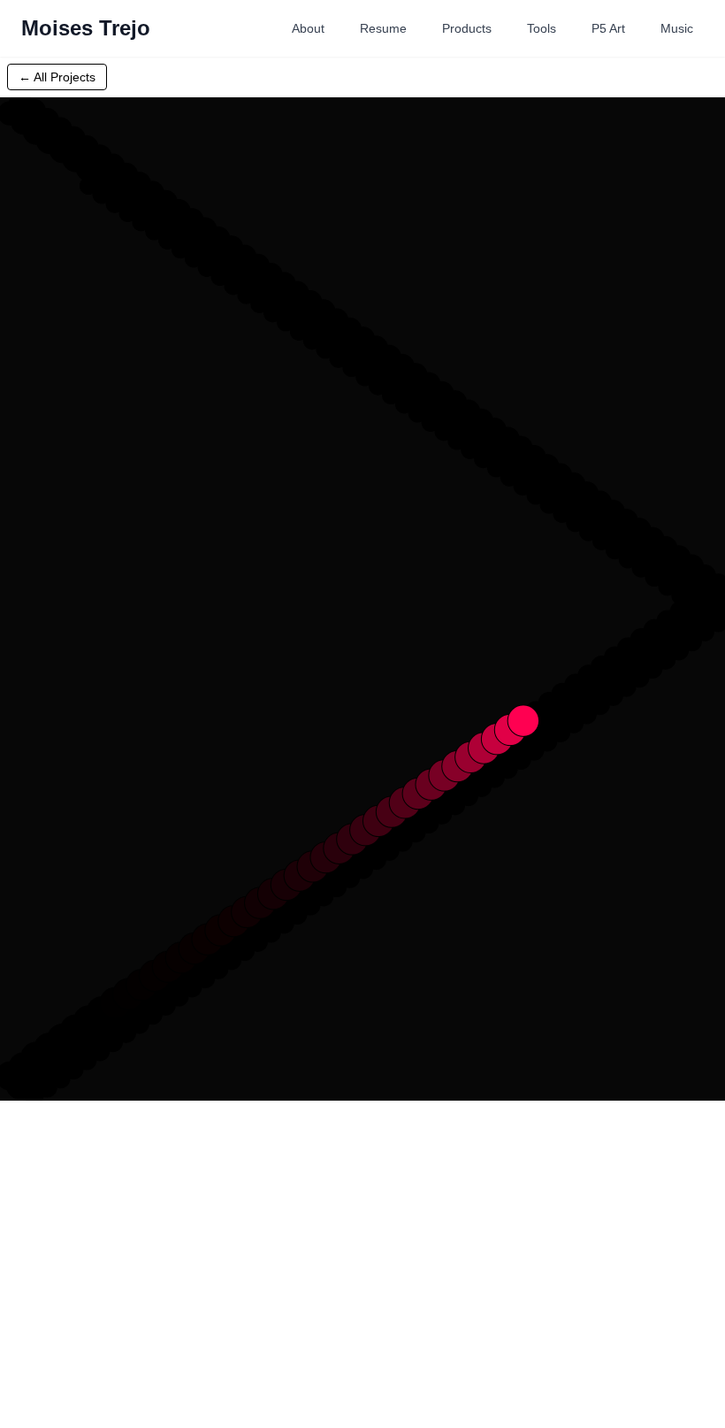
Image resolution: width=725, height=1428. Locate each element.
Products (467, 28)
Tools (541, 28)
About (308, 28)
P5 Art (608, 28)
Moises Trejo (85, 28)
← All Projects (57, 77)
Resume (383, 28)
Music (676, 28)
